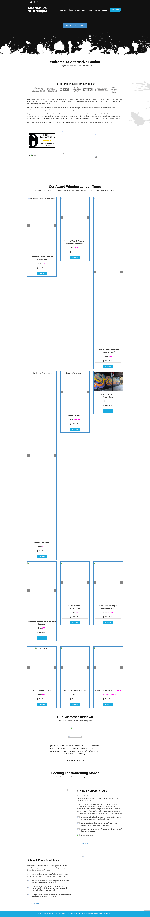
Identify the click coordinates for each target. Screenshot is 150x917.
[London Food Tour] (42, 648)
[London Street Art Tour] (42, 199)
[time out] (108, 134)
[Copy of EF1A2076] (75, 373)
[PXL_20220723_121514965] (42, 373)
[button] (42, 268)
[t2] (108, 381)
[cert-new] (75, 131)
